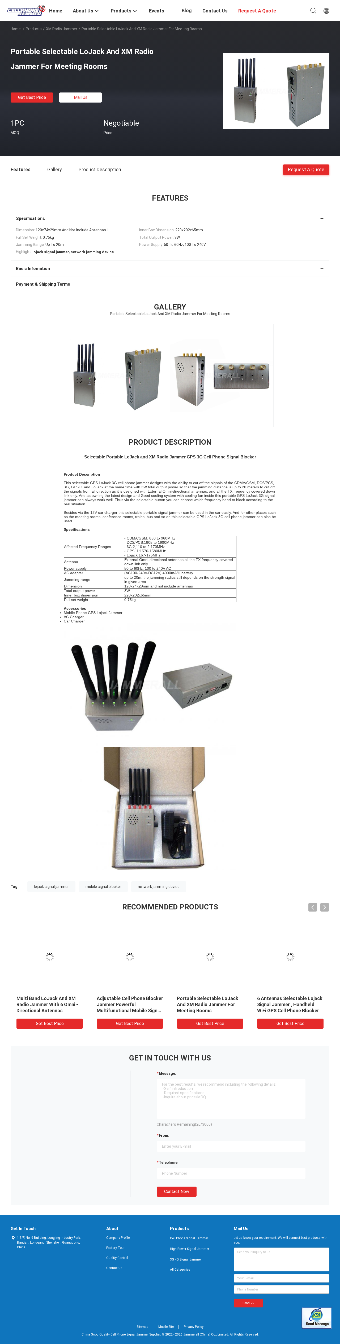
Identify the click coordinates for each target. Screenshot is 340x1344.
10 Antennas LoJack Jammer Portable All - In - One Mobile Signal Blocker (129, 1004)
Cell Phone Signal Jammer (189, 1238)
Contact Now (176, 1191)
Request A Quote (306, 169)
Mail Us (80, 97)
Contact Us (114, 1268)
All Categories (180, 1269)
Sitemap (142, 1327)
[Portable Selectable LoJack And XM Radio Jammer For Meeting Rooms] (276, 91)
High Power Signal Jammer (189, 1249)
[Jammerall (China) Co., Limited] (26, 10)
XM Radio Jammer (61, 29)
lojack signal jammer (51, 887)
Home (16, 29)
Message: (167, 1073)
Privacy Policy (193, 1327)
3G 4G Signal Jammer (186, 1259)
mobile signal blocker (103, 887)
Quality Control (117, 1258)
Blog (187, 10)
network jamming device (159, 887)
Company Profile (118, 1238)
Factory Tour (115, 1248)
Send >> (248, 1303)
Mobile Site (166, 1327)
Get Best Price (32, 97)
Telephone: (168, 1162)
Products (34, 29)
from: (164, 1135)
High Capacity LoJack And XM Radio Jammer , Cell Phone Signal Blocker (49, 1004)
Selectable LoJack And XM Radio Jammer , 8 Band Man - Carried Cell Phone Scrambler (209, 1004)
